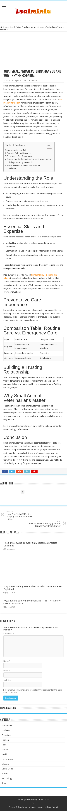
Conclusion (11, 168)
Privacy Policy (31, 799)
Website (7, 680)
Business (6, 730)
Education (6, 735)
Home (5, 27)
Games (5, 749)
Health (12, 27)
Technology (7, 778)
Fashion (5, 740)
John (8, 81)
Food (4, 745)
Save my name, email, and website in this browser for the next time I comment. (32, 691)
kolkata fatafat (51, 807)
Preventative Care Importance (19, 156)
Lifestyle (5, 764)
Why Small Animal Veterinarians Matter (23, 165)
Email (6, 671)
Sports (5, 773)
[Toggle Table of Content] (47, 146)
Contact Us (44, 799)
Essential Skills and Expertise (19, 153)
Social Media (7, 769)
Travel (4, 783)
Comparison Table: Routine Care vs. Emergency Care (29, 159)
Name (6, 661)
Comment (8, 633)
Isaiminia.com (37, 807)
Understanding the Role (17, 150)
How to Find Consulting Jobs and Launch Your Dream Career (44, 523)
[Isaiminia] (33, 10)
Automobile (7, 725)
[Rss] (33, 803)
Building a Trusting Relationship (20, 162)
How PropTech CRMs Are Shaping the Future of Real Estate (19, 515)
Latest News (7, 759)
